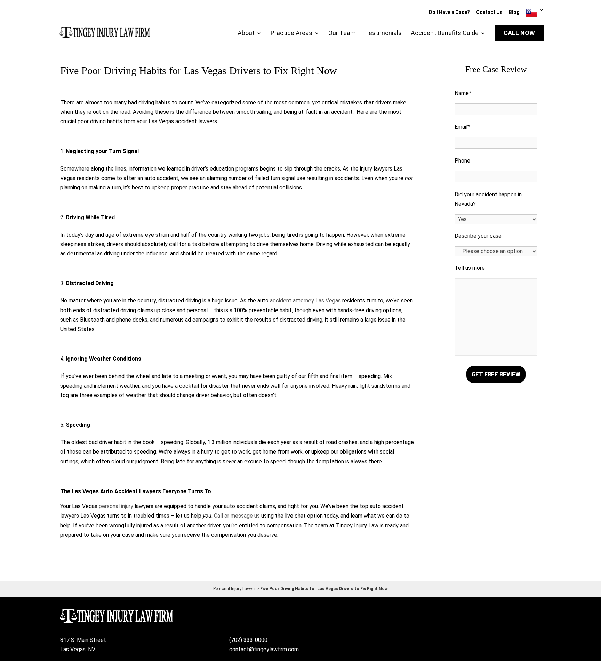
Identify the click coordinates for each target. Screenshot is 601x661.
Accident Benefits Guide (445, 34)
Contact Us (489, 12)
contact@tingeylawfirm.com (264, 649)
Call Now (519, 33)
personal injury (116, 506)
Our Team (342, 34)
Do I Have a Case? (449, 12)
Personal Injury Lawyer (234, 588)
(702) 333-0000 (248, 640)
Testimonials (383, 34)
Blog (514, 12)
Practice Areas (291, 34)
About (246, 34)
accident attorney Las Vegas (305, 300)
